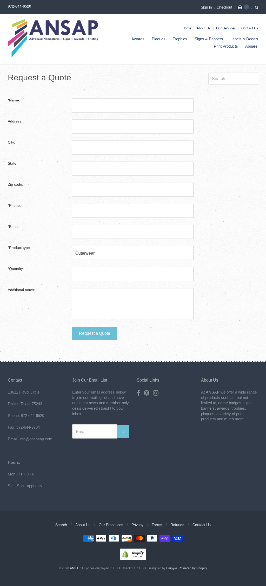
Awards (137, 39)
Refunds (177, 524)
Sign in (206, 7)
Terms (157, 524)
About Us (204, 27)
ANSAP (75, 568)
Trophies (180, 39)
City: (11, 142)
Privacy (137, 524)
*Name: (14, 100)
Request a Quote (94, 333)
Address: (15, 121)
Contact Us (249, 27)
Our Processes (111, 524)
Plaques (158, 39)
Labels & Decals (244, 39)
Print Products (226, 46)
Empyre (171, 568)
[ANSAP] (53, 54)
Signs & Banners (209, 39)
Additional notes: (21, 290)
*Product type (19, 248)
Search (61, 524)
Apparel (251, 46)
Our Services (226, 27)
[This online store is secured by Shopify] (133, 558)
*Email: (13, 227)
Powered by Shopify (193, 568)
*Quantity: (16, 269)
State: (12, 163)
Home (186, 27)
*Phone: (14, 206)
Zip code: (15, 184)
